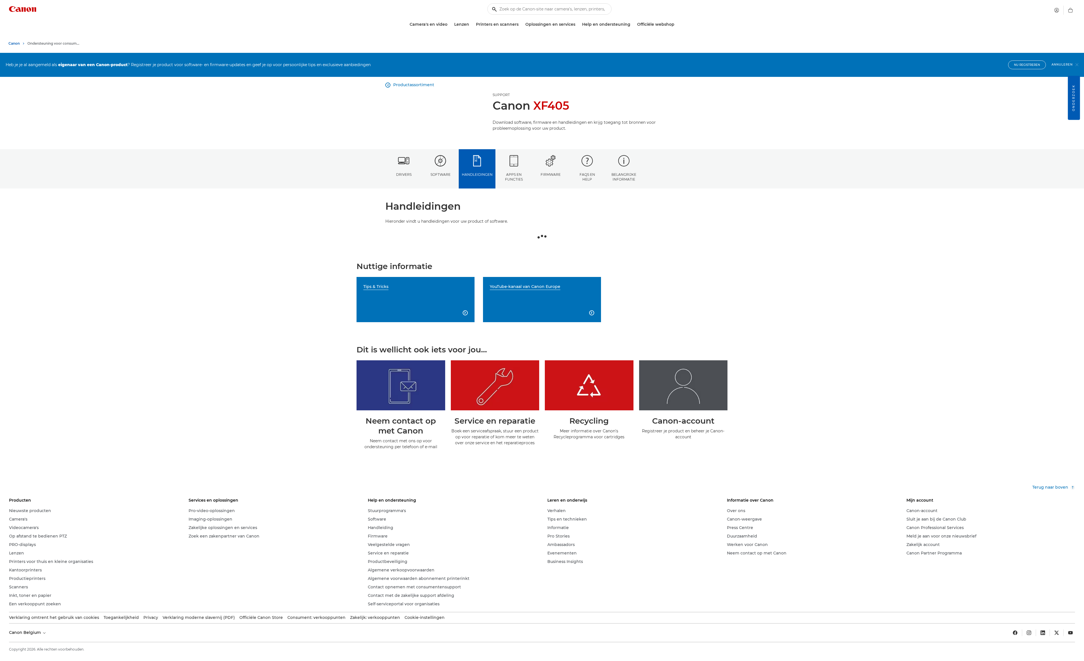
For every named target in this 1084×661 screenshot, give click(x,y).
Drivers (404, 174)
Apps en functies (514, 176)
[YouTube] (1070, 632)
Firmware (551, 174)
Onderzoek (1074, 97)
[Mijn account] (1056, 10)
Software (440, 174)
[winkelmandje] (1070, 10)
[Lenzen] (471, 24)
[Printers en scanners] (521, 24)
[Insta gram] (1029, 632)
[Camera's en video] (449, 24)
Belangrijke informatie (623, 176)
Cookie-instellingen (425, 617)
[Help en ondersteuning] (632, 24)
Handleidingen (477, 174)
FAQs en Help (587, 176)
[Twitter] (1056, 632)
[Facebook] (1015, 632)
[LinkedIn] (1043, 632)
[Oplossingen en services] (577, 24)
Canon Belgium (25, 632)
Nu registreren (1027, 65)
